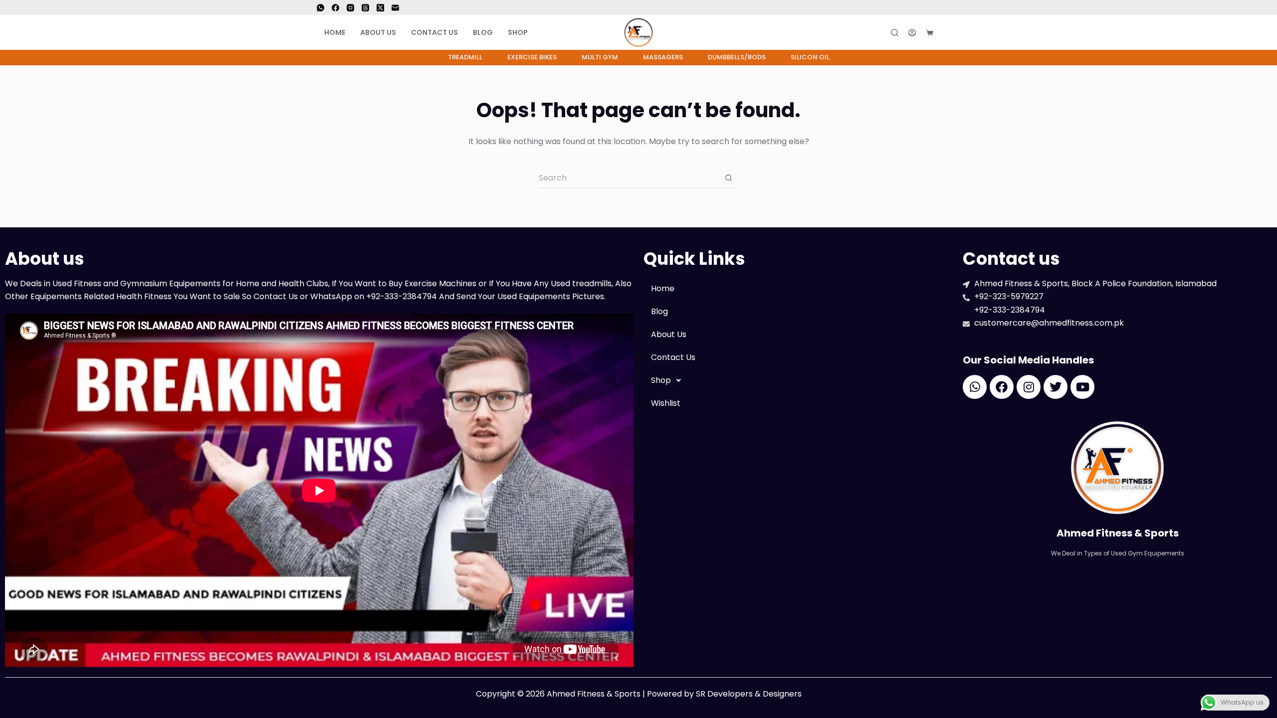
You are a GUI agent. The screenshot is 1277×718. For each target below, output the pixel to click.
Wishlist (665, 403)
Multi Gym (600, 57)
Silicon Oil (810, 57)
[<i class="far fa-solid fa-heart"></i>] (951, 32)
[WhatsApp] (320, 7)
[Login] (912, 32)
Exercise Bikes (532, 57)
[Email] (395, 7)
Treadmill (465, 57)
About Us (378, 32)
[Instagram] (350, 7)
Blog (483, 32)
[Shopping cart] (929, 32)
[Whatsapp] (975, 387)
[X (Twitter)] (380, 7)
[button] (798, 380)
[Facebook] (335, 7)
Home (334, 32)
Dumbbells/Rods (737, 57)
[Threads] (365, 7)
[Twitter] (1055, 387)
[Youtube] (1082, 387)
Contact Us (434, 32)
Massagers (663, 57)
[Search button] (728, 178)
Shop (518, 32)
